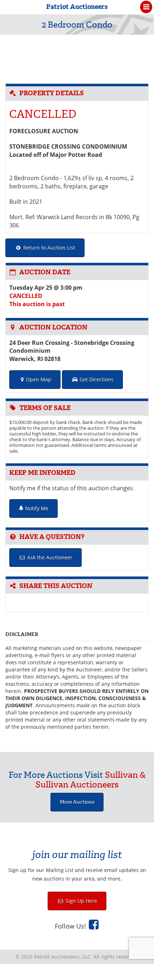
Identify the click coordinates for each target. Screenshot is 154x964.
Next (142, 57)
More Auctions (77, 802)
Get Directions (96, 379)
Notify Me (36, 508)
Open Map (38, 379)
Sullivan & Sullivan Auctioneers (90, 779)
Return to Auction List (48, 247)
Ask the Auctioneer (49, 557)
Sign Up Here (80, 900)
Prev (12, 57)
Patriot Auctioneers (77, 7)
